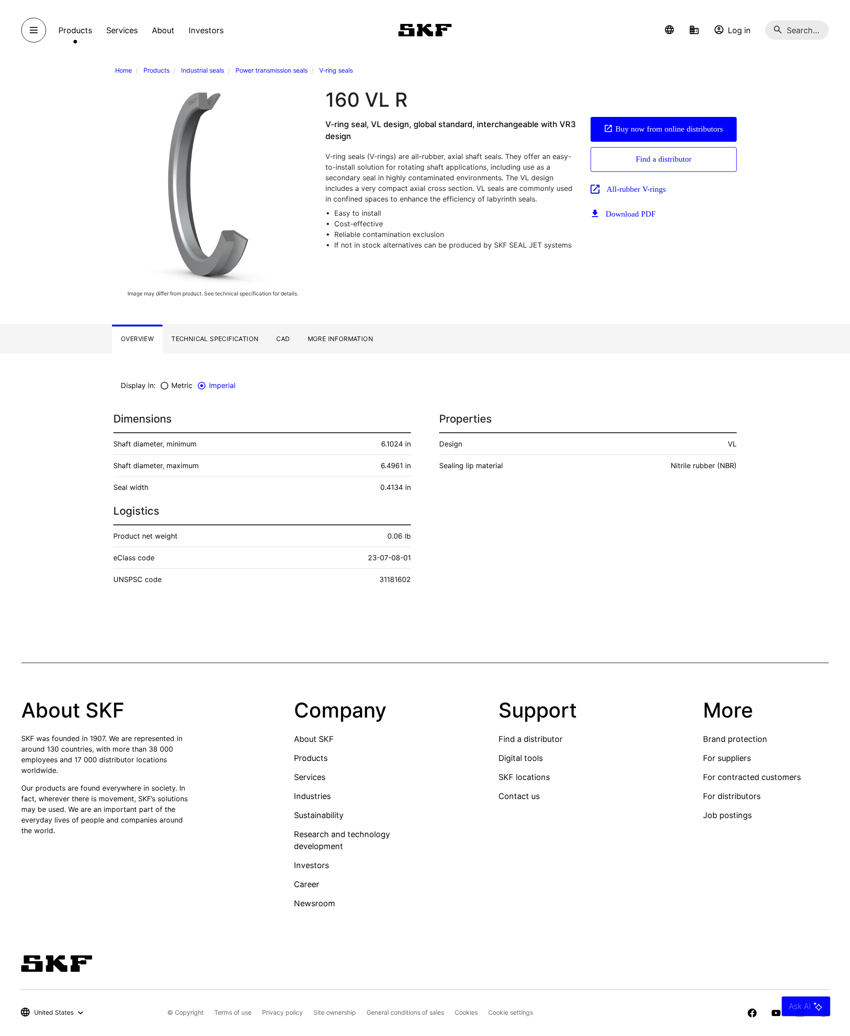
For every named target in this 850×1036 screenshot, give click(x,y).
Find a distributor (664, 159)
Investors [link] (206, 30)
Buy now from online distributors (669, 128)
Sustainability (319, 815)
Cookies (466, 1012)
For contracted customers (752, 777)
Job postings (727, 815)
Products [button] (75, 30)
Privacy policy (282, 1012)
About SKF (314, 739)
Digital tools (520, 758)
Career (306, 884)
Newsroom (314, 903)
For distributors (732, 796)
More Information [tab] (340, 338)
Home (123, 70)
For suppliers (727, 758)
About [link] (163, 30)
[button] (669, 30)
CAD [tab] (283, 338)
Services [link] (122, 30)
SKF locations (524, 777)
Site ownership (334, 1012)
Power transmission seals (272, 70)
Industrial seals (202, 70)
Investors (311, 865)
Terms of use (232, 1012)
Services (309, 777)
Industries (312, 796)
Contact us (519, 796)
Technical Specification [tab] (215, 338)
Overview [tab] (137, 338)
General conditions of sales (405, 1012)
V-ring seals (336, 70)
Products (156, 70)
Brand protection (735, 739)
